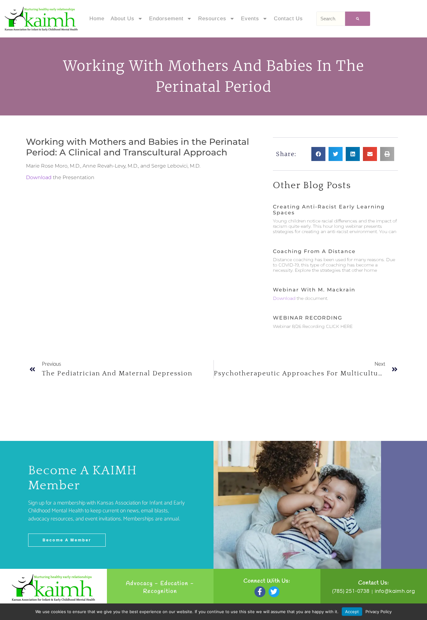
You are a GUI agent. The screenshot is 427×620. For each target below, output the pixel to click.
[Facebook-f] (259, 591)
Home (96, 18)
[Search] (357, 19)
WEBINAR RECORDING (307, 318)
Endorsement (166, 18)
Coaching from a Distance (314, 251)
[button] (318, 154)
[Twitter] (274, 591)
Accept (352, 611)
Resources (212, 18)
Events (250, 18)
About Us (122, 18)
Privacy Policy (378, 611)
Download (39, 177)
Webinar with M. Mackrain (314, 290)
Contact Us (288, 18)
